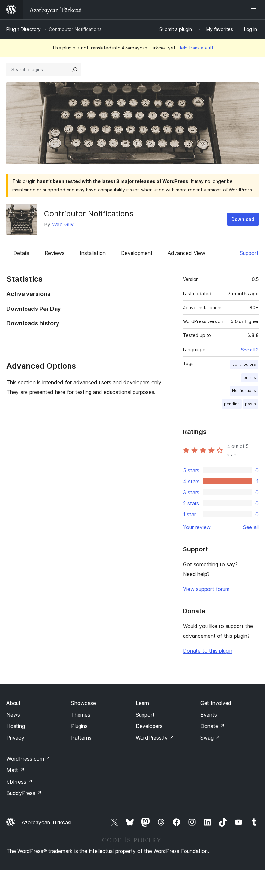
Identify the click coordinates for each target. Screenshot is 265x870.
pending (232, 403)
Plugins (79, 726)
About (13, 703)
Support (249, 253)
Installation (93, 253)
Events (208, 715)
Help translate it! (195, 47)
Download (242, 219)
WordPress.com (28, 759)
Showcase (83, 703)
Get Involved (215, 703)
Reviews (55, 253)
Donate (212, 726)
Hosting (15, 726)
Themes (80, 715)
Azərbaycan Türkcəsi (46, 822)
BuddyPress (24, 793)
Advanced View (186, 253)
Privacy (15, 737)
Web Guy (63, 224)
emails (249, 377)
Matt (15, 770)
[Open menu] (254, 9)
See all (251, 527)
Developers (149, 726)
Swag (210, 737)
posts (250, 403)
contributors (244, 364)
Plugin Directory (23, 29)
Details (21, 253)
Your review (197, 527)
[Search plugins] (75, 69)
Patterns (81, 737)
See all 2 (250, 349)
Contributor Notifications (88, 213)
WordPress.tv (155, 737)
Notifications (244, 390)
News (13, 715)
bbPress (19, 781)
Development (137, 253)
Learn (142, 703)
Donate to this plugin (207, 650)
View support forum (206, 589)
